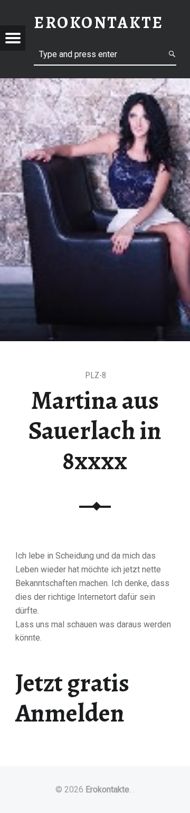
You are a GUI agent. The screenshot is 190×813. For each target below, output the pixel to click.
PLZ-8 (95, 375)
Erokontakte (107, 789)
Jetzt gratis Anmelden (72, 697)
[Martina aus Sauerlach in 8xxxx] (95, 85)
